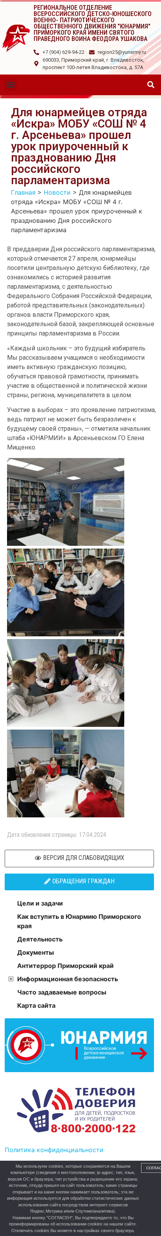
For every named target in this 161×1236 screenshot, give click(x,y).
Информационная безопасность (67, 979)
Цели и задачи (40, 903)
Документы (35, 952)
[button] (10, 84)
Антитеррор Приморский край (65, 966)
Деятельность (40, 939)
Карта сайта (36, 1005)
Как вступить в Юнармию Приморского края (79, 921)
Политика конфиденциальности (54, 1150)
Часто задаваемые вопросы (61, 992)
